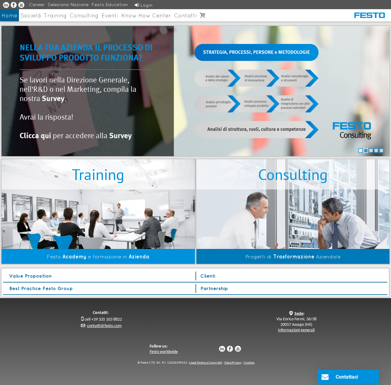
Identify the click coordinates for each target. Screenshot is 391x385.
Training (55, 15)
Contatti (185, 15)
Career (37, 4)
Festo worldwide (164, 352)
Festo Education (110, 4)
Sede (298, 313)
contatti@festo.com (104, 326)
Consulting (84, 15)
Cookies (249, 363)
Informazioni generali (296, 330)
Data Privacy (233, 363)
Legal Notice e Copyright (205, 363)
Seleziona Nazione (68, 4)
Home (9, 15)
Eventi (109, 15)
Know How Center (146, 15)
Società (30, 15)
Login (144, 5)
